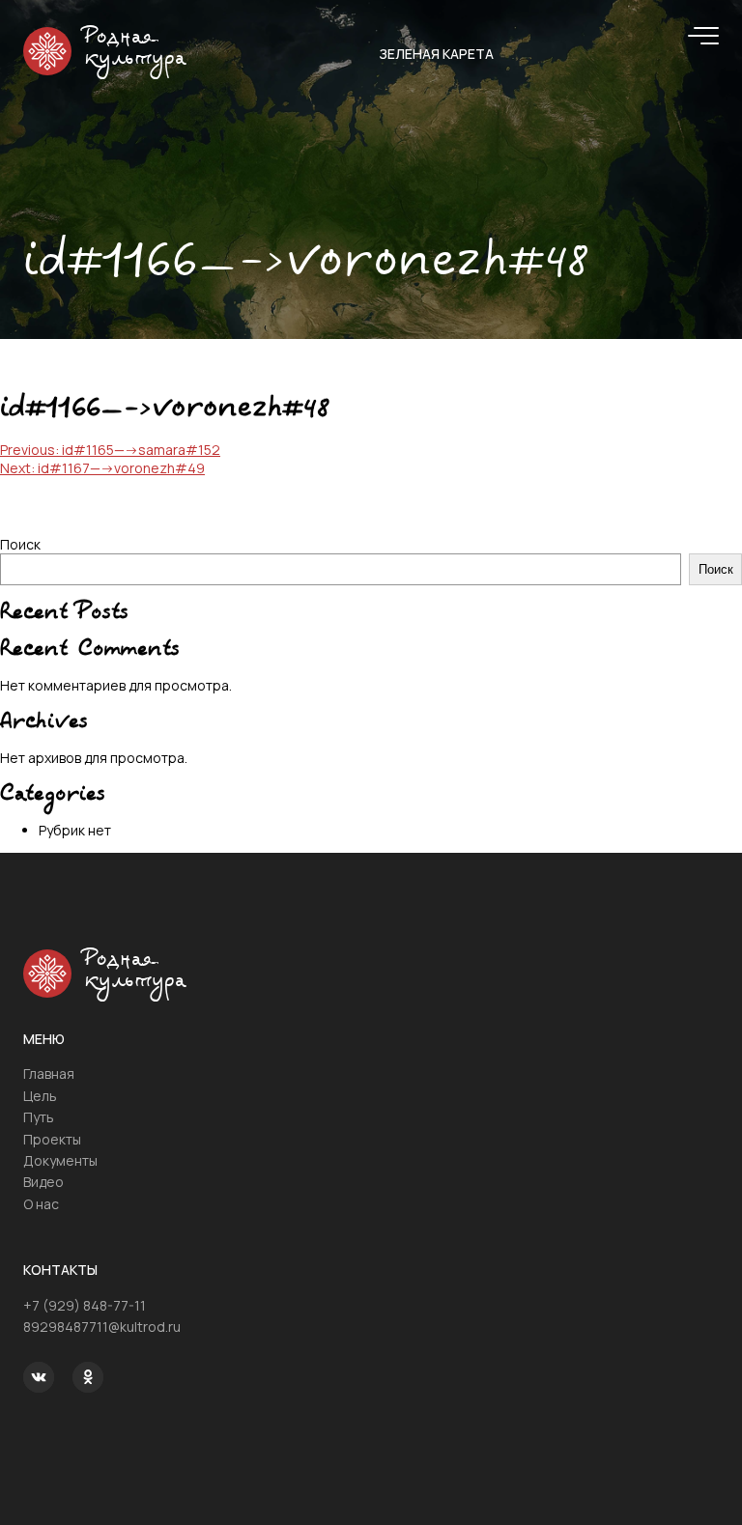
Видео (43, 1181)
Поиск (20, 544)
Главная (48, 1073)
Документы (60, 1160)
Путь (38, 1117)
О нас (41, 1204)
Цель (40, 1096)
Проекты (52, 1139)
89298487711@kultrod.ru (102, 1326)
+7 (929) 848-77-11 (84, 1305)
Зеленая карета (436, 53)
